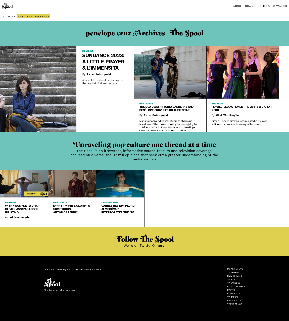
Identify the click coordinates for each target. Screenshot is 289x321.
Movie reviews (235, 269)
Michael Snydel (20, 217)
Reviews (88, 50)
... (167, 129)
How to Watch (235, 276)
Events (231, 290)
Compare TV (233, 294)
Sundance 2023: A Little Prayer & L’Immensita (103, 61)
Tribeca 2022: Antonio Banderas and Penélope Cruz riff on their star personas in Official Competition (166, 108)
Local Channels (236, 286)
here (161, 245)
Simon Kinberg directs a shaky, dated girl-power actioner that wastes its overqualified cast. (239, 122)
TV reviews (233, 272)
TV (14, 16)
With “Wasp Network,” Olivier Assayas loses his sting (22, 209)
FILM (6, 16)
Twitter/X (232, 297)
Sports (231, 279)
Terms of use (234, 304)
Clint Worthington (228, 115)
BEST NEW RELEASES (34, 16)
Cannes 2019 (109, 202)
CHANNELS (253, 6)
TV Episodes (233, 283)
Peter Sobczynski (99, 74)
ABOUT (238, 6)
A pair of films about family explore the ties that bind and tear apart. (102, 81)
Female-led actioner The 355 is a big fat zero (242, 108)
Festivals (146, 103)
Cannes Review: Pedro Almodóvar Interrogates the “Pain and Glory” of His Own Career (119, 209)
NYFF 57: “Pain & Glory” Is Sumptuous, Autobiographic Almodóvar (71, 209)
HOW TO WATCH (275, 6)
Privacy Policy (235, 301)
